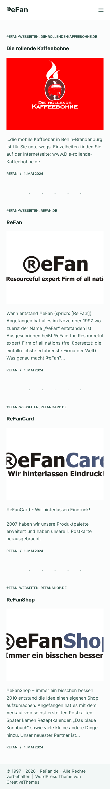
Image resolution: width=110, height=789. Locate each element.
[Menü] (101, 9)
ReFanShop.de (54, 588)
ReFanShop (20, 600)
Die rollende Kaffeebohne (37, 48)
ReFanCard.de (54, 407)
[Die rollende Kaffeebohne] (54, 93)
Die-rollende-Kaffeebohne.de (69, 36)
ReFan (14, 222)
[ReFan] (54, 267)
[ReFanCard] (54, 464)
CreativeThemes (22, 782)
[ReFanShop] (54, 645)
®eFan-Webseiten (22, 36)
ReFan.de (49, 210)
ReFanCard (20, 419)
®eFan (17, 9)
